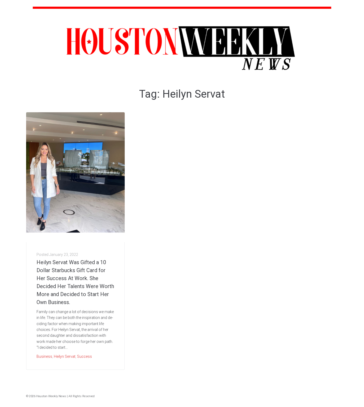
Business (44, 356)
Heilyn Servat (64, 356)
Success (84, 356)
